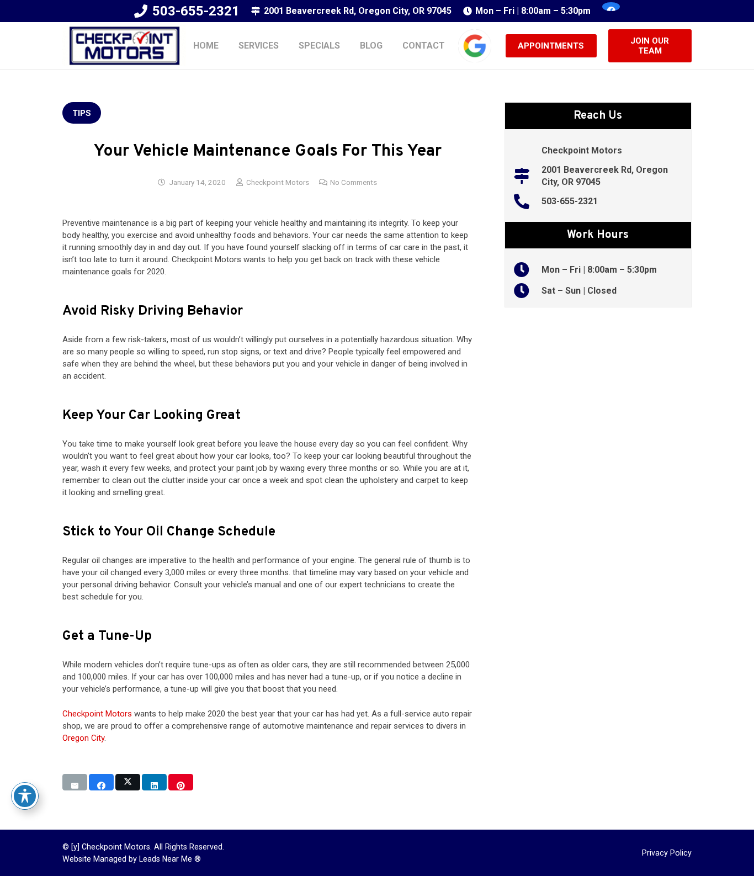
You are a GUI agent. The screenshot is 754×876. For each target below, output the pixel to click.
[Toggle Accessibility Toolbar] (25, 796)
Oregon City (83, 738)
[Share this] (101, 782)
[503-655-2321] (527, 201)
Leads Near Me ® (170, 858)
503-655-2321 (569, 201)
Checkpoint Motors (277, 182)
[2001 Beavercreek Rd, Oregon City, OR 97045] (527, 176)
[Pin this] (180, 782)
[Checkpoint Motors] (527, 150)
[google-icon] (474, 45)
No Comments (353, 182)
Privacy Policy (667, 852)
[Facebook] (611, 6)
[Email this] (74, 782)
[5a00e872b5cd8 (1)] (124, 45)
